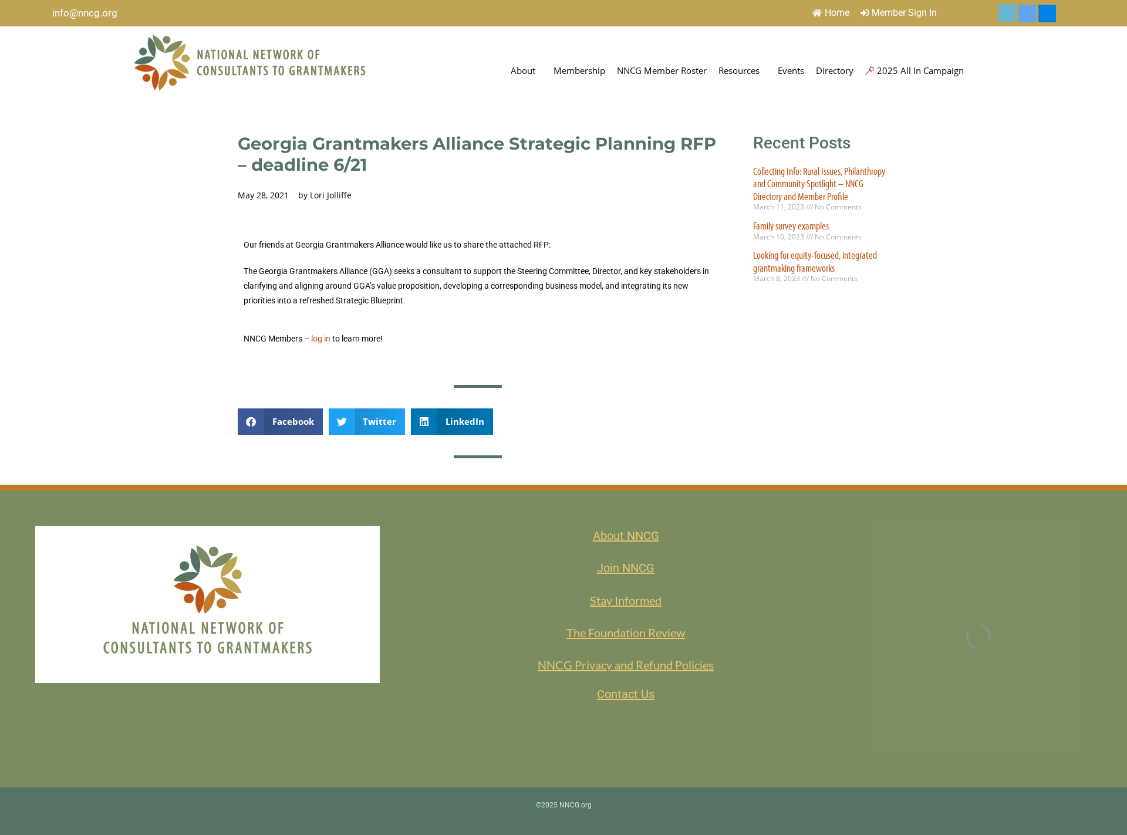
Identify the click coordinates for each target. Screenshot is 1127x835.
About (523, 70)
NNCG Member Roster (662, 70)
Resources (739, 70)
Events (791, 70)
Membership (579, 70)
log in (320, 338)
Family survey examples (791, 225)
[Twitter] (1007, 13)
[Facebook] (1047, 13)
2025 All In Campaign (920, 70)
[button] (280, 421)
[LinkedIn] (1027, 13)
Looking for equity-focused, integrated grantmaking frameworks (815, 261)
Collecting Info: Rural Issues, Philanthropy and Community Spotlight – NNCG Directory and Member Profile (819, 183)
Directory (834, 70)
